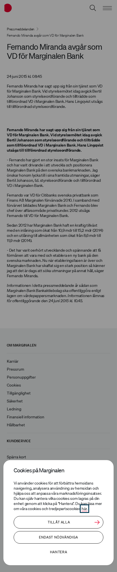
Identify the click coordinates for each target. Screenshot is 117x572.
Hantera (58, 552)
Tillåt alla (59, 522)
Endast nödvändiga (58, 537)
